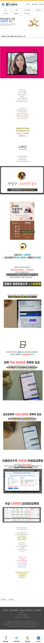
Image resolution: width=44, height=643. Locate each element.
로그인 (28, 4)
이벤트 (16, 10)
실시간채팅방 (27, 10)
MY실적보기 (27, 13)
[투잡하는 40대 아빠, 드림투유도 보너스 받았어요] (3, 599)
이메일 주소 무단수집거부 (26, 610)
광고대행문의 (37, 610)
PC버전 (41, 4)
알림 (5, 10)
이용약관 (5, 610)
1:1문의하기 (5, 13)
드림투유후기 (16, 13)
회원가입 (35, 4)
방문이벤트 (38, 10)
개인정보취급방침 (13, 610)
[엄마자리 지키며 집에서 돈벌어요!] (11, 599)
